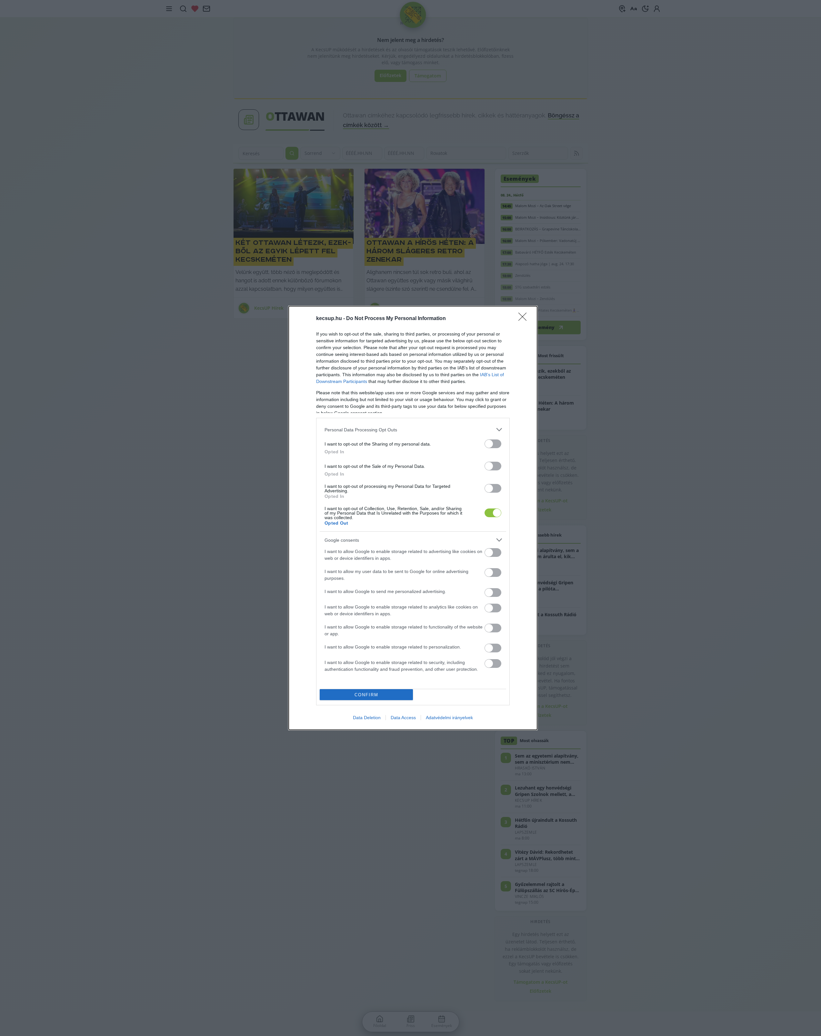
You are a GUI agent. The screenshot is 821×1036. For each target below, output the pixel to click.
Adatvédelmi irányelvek (449, 717)
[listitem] (413, 429)
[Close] (524, 319)
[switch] (493, 443)
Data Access (403, 717)
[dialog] (413, 518)
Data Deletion (367, 717)
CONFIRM (366, 694)
